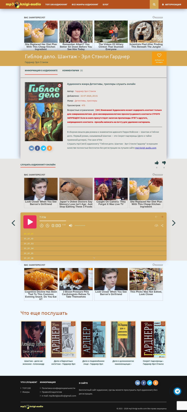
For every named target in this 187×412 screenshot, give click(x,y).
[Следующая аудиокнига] (174, 222)
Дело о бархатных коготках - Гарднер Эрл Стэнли (63, 362)
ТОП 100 (26, 388)
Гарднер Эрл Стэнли (85, 91)
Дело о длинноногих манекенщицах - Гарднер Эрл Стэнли (123, 362)
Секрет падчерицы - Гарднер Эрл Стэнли (153, 362)
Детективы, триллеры (103, 84)
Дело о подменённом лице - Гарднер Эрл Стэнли (93, 362)
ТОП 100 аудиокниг (56, 4)
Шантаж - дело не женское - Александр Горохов (33, 362)
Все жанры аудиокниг (85, 4)
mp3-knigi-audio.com (145, 147)
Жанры (26, 391)
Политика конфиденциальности (58, 388)
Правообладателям (52, 391)
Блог (106, 4)
